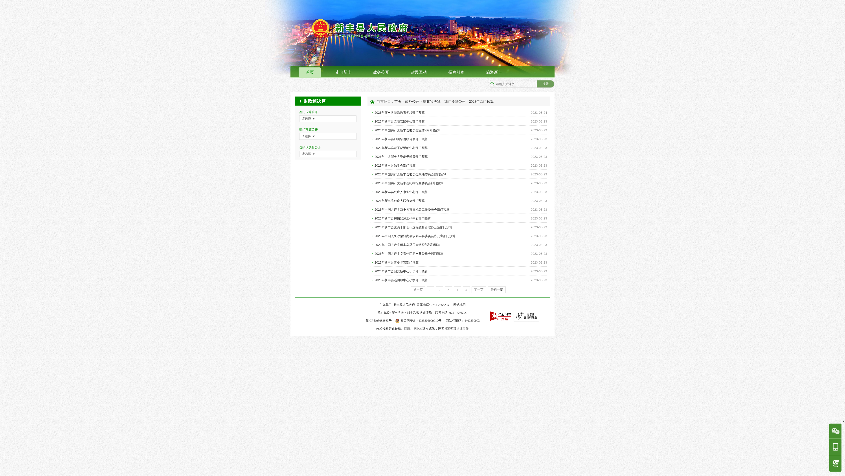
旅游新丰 (494, 72)
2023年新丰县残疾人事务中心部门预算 (401, 192)
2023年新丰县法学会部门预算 (395, 165)
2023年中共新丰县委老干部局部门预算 (401, 156)
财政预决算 (315, 101)
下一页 (478, 290)
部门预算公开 (454, 101)
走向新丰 (343, 72)
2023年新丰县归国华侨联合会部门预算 (401, 139)
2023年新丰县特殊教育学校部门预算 (400, 112)
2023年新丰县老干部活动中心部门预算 (401, 148)
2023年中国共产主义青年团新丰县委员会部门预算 (409, 253)
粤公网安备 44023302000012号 (420, 320)
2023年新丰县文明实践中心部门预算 (400, 121)
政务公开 (381, 72)
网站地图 (459, 305)
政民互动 (419, 72)
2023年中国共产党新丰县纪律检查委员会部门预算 (409, 183)
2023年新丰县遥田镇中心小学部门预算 (401, 280)
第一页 (418, 290)
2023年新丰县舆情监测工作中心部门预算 (403, 218)
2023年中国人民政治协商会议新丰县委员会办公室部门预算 (415, 236)
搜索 (545, 84)
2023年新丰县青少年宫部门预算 (397, 262)
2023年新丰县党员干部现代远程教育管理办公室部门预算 (413, 227)
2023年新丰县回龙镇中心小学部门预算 (401, 271)
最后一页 (497, 290)
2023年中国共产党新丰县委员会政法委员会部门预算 (410, 174)
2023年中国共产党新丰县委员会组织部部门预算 (407, 245)
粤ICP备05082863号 (378, 320)
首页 (310, 72)
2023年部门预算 (481, 101)
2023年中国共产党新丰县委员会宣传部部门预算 (407, 130)
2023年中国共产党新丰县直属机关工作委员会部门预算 (412, 209)
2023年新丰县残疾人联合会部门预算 (400, 201)
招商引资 (456, 72)
